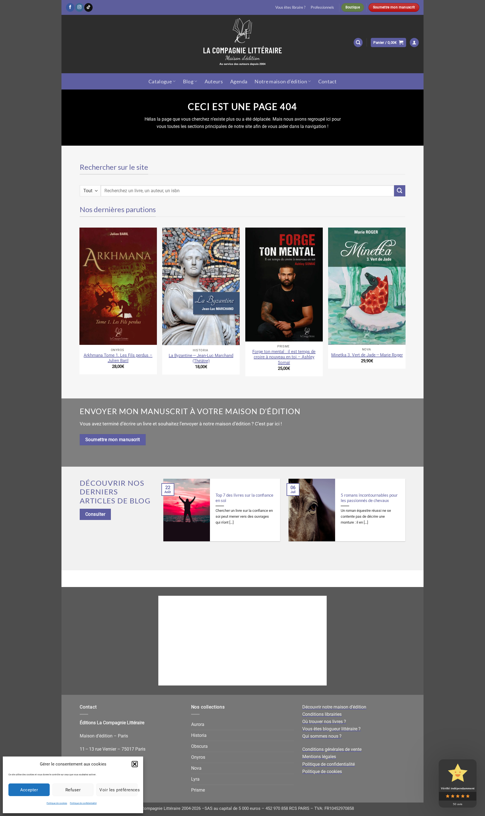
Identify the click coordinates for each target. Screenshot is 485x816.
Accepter (29, 789)
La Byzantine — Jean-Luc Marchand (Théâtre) (201, 358)
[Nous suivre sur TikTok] (88, 7)
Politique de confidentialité (83, 803)
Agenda (238, 81)
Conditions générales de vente (332, 749)
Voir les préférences (118, 789)
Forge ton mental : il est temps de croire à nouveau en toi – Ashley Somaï (283, 357)
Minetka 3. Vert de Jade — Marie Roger (367, 354)
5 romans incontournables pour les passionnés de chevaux (369, 497)
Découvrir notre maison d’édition (334, 707)
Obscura (199, 746)
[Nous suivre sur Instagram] (79, 7)
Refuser (73, 789)
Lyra (195, 779)
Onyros (198, 757)
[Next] (405, 304)
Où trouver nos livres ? (324, 721)
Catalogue (160, 81)
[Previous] (80, 304)
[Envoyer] (399, 190)
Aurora (197, 724)
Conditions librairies (322, 714)
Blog (188, 81)
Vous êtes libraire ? (290, 7)
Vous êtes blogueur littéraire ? (331, 729)
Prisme (198, 790)
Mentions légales (319, 756)
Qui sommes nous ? (322, 736)
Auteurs (214, 81)
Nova (196, 768)
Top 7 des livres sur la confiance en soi (244, 497)
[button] (135, 764)
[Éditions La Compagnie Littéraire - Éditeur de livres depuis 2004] (242, 44)
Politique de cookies (57, 803)
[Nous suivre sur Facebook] (70, 7)
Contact (327, 81)
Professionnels (322, 7)
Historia (199, 735)
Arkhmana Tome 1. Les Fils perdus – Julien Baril (118, 358)
